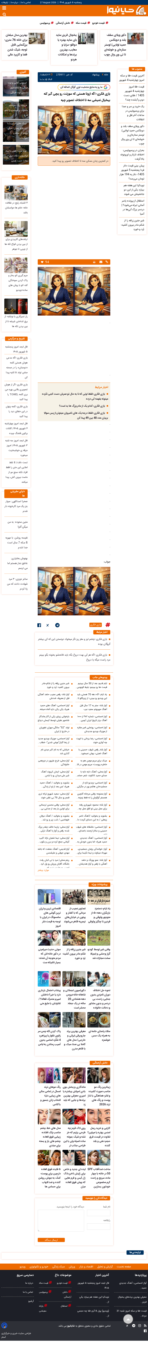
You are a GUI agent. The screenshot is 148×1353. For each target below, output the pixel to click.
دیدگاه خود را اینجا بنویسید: (70, 1207)
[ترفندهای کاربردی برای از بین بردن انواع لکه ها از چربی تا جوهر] (16, 229)
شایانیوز (71, 1326)
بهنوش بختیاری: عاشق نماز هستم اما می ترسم (17, 563)
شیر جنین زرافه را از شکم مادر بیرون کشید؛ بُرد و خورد (55, 685)
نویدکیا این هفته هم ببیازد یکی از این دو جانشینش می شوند (134, 189)
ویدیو (23, 1267)
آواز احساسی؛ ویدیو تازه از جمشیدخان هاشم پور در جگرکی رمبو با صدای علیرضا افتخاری (92, 785)
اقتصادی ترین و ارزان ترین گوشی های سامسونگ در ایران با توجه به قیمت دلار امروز (50, 917)
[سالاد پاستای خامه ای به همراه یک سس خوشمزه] (98, 1019)
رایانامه (106, 1220)
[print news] (94, 262)
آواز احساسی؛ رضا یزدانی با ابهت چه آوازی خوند (91, 740)
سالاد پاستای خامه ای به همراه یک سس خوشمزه (99, 1035)
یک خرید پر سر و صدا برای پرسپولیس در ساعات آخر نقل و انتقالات (133, 113)
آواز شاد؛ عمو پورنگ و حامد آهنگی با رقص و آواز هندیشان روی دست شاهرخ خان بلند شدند (91, 862)
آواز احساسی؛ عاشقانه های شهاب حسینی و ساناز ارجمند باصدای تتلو (91, 830)
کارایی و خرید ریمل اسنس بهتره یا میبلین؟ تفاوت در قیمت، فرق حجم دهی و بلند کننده (99, 1137)
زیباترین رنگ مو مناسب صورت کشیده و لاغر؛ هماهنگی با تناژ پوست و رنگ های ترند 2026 (99, 1096)
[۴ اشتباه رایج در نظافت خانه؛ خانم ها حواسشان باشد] (16, 192)
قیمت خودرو (62, 1283)
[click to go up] (128, 1319)
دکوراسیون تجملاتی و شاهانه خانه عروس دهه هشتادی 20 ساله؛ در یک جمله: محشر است (74, 999)
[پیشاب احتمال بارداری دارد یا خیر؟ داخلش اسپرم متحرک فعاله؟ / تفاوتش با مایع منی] (49, 979)
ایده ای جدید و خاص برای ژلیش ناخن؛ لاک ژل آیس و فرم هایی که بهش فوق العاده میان (74, 1178)
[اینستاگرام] (138, 1326)
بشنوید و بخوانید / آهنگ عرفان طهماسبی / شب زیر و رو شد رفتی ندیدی (54, 818)
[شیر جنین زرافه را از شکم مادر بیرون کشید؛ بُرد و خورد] (73, 938)
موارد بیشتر (43, 870)
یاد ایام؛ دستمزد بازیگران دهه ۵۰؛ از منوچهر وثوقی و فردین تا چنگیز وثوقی (99, 915)
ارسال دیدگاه (51, 1240)
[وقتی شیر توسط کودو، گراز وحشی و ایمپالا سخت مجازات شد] (98, 938)
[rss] (144, 1326)
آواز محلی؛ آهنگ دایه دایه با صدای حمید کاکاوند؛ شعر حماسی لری (91, 774)
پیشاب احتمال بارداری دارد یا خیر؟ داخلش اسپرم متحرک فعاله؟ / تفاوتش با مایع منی (49, 997)
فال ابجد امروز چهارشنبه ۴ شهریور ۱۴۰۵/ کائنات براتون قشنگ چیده (16, 428)
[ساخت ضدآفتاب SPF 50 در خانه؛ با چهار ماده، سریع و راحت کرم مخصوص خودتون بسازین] (98, 1157)
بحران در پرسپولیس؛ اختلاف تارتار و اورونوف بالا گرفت (132, 154)
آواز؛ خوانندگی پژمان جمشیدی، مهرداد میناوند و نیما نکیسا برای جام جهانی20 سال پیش (92, 851)
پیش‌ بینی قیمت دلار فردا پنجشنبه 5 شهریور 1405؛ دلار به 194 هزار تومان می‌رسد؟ (131, 172)
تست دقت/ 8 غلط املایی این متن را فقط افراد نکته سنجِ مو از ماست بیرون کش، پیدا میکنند (17, 472)
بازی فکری (95, 625)
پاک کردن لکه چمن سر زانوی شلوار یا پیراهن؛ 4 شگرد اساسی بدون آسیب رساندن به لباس (49, 1038)
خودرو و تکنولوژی (39, 1267)
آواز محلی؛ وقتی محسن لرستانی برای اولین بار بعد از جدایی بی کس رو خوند (54, 807)
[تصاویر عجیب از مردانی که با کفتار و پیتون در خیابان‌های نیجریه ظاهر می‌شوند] (73, 897)
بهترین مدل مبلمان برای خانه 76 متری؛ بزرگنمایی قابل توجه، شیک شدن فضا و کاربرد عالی (15, 45)
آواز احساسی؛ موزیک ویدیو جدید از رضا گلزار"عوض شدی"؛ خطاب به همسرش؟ (53, 740)
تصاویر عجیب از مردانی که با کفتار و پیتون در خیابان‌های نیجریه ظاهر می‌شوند (74, 915)
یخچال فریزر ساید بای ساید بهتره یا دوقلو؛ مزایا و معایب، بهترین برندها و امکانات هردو (66, 47)
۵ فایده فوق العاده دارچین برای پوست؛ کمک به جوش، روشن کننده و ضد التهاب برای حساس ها (49, 1178)
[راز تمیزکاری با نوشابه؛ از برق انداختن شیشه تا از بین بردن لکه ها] (16, 306)
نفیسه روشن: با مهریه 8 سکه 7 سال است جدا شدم (16, 543)
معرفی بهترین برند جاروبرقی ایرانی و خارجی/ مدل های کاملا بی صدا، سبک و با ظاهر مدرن (74, 1040)
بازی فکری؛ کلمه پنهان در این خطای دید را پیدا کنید (17, 411)
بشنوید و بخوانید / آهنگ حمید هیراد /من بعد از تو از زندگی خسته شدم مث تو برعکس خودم (54, 785)
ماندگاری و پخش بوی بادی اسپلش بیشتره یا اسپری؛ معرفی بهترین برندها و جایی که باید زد (74, 1096)
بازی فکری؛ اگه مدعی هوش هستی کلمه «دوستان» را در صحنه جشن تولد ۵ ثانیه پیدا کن (17, 367)
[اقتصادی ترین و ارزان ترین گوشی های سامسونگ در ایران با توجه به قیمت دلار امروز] (49, 897)
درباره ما (14, 3)
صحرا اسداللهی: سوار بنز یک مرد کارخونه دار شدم (16, 506)
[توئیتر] (48, 626)
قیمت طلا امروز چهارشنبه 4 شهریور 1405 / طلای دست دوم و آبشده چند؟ (134, 93)
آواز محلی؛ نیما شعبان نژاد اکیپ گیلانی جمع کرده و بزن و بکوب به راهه (54, 840)
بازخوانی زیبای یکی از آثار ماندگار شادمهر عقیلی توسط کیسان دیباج (53, 718)
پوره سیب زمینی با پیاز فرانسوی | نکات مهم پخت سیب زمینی (17, 156)
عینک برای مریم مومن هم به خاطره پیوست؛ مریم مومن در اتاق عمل (91, 763)
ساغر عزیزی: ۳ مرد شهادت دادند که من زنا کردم (17, 584)
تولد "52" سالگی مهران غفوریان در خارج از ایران (54, 729)
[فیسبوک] (39, 626)
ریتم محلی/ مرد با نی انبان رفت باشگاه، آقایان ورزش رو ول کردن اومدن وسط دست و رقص (54, 863)
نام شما (106, 1207)
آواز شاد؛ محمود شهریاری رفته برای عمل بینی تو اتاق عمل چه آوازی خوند (93, 807)
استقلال (64, 1306)
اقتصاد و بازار (86, 1267)
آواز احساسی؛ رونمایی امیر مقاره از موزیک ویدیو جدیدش (92, 729)
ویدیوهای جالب (100, 677)
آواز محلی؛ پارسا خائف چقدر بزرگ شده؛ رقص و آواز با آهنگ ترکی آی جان (53, 829)
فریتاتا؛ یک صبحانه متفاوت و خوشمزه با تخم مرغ (16, 110)
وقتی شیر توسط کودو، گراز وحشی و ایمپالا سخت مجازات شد (98, 953)
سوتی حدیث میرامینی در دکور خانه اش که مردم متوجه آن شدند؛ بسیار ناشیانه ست (49, 956)
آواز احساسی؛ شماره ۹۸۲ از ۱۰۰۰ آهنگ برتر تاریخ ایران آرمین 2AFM (92, 718)
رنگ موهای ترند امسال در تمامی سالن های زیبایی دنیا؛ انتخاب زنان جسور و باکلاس (50, 1096)
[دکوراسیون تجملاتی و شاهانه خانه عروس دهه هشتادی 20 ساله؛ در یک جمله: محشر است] (73, 979)
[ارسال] (100, 262)
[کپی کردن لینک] (106, 262)
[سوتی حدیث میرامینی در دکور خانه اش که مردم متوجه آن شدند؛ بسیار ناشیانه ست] (49, 938)
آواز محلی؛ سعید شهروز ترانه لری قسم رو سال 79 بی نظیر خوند (53, 796)
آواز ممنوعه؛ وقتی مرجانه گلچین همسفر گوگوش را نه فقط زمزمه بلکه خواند (92, 796)
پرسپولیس (43, 1292)
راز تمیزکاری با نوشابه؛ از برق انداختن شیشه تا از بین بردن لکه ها (16, 321)
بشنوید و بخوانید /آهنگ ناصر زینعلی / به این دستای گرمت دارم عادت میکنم (91, 818)
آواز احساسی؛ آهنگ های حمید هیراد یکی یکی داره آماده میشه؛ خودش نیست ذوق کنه (54, 707)
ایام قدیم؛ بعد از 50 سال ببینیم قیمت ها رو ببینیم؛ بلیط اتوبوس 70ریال (92, 685)
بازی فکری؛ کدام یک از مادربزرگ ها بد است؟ (82, 406)
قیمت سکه (44, 1283)
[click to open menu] (4, 8)
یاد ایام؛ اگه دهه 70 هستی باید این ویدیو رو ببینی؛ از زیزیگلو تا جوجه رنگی (92, 696)
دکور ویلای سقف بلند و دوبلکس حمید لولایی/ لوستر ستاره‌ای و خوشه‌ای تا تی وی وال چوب (115, 45)
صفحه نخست (124, 1267)
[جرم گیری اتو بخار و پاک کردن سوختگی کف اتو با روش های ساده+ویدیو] (16, 265)
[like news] (42, 262)
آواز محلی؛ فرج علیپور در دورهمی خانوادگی (53, 763)
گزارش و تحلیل (105, 1267)
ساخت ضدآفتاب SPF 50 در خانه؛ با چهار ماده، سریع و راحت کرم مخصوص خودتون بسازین (99, 1178)
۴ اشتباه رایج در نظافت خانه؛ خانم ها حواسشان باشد (16, 208)
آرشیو (31, 1301)
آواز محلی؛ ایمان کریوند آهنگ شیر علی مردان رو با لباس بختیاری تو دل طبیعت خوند (55, 774)
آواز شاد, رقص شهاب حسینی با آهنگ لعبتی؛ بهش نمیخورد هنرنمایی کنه (93, 752)
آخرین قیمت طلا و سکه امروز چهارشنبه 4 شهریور (131, 78)
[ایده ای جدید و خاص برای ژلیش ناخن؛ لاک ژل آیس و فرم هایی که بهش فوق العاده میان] (73, 1157)
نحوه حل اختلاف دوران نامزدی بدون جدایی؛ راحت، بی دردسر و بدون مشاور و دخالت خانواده (99, 999)
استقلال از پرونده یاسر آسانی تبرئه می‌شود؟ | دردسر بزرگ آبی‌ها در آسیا (132, 207)
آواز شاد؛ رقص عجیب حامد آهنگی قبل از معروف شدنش (53, 696)
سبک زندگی (59, 1267)
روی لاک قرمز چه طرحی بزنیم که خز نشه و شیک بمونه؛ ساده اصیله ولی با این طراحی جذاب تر (74, 1137)
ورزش (72, 1267)
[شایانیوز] (126, 10)
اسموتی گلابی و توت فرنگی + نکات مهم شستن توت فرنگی (18, 88)
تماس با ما (25, 3)
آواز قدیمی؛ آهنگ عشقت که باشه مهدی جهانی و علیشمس (53, 851)
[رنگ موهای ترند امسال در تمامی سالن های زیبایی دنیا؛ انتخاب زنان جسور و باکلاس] (49, 1075)
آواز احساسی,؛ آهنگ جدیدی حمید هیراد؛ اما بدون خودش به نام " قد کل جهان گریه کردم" (92, 840)
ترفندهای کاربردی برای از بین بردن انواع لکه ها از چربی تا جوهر (16, 244)
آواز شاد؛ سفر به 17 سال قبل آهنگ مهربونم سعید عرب (93, 707)
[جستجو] (4, 14)
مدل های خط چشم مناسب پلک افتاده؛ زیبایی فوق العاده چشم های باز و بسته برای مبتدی (50, 1137)
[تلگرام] (57, 626)
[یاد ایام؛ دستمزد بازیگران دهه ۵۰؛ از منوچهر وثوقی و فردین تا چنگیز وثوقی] (98, 897)
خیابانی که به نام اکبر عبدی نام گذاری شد (55, 752)
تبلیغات (5, 3)
